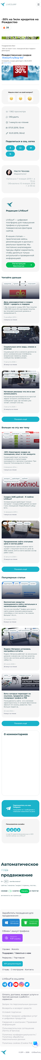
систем (32, 583)
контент (12, 523)
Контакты (29, 970)
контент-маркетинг (11, 376)
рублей (25, 478)
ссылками (25, 433)
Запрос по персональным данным (19, 1004)
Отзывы (5, 970)
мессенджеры (23, 328)
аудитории (8, 583)
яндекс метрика (10, 630)
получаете (32, 284)
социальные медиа (11, 332)
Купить (16, 284)
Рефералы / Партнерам (13, 958)
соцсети (7, 328)
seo (5, 523)
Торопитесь (8, 437)
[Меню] (38, 4)
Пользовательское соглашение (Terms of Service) (18, 1029)
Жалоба (15, 949)
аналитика (25, 376)
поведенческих (25, 675)
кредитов (7, 284)
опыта (23, 284)
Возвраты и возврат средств (16, 1008)
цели (6, 634)
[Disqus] (20, 765)
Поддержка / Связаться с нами (16, 953)
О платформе (17, 970)
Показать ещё (20, 419)
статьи (19, 523)
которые (13, 675)
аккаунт (7, 478)
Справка (6, 949)
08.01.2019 (7, 63)
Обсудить (14, 117)
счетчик (35, 630)
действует (15, 433)
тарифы (27, 523)
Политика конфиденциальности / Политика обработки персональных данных (19, 1037)
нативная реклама (11, 373)
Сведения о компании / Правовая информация (19, 1023)
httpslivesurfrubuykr (11, 481)
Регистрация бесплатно (18, 264)
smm (14, 328)
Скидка (7, 433)
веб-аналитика (24, 630)
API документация (12, 964)
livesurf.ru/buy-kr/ (12, 57)
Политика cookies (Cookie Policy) (18, 1043)
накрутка (24, 583)
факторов (7, 678)
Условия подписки (11, 1012)
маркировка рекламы (28, 373)
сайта (16, 583)
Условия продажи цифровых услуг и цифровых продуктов (19, 1017)
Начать (24, 891)
